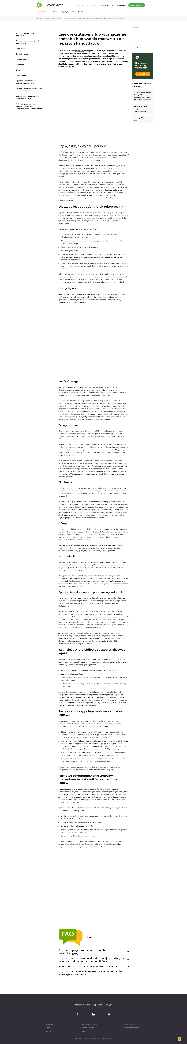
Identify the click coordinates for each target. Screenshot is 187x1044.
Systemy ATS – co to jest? (141, 119)
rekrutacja (72, 721)
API (83, 1031)
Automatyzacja (42, 12)
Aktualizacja (54, 12)
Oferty (18, 70)
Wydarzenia (81, 12)
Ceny (48, 1027)
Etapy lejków (21, 49)
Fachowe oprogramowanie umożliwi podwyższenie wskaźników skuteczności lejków (29, 106)
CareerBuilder (70, 466)
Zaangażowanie (22, 59)
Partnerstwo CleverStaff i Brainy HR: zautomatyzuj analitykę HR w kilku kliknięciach (142, 96)
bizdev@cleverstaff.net (132, 1027)
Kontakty (49, 1031)
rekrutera (79, 51)
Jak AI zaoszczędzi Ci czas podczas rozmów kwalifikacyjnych (142, 108)
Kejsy (73, 12)
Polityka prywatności (89, 1024)
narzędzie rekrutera (111, 182)
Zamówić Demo (142, 74)
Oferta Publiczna (88, 1027)
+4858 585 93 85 (129, 1024)
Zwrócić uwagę (22, 54)
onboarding (74, 581)
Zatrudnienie (21, 75)
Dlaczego (49, 1024)
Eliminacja (20, 65)
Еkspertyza (65, 12)
